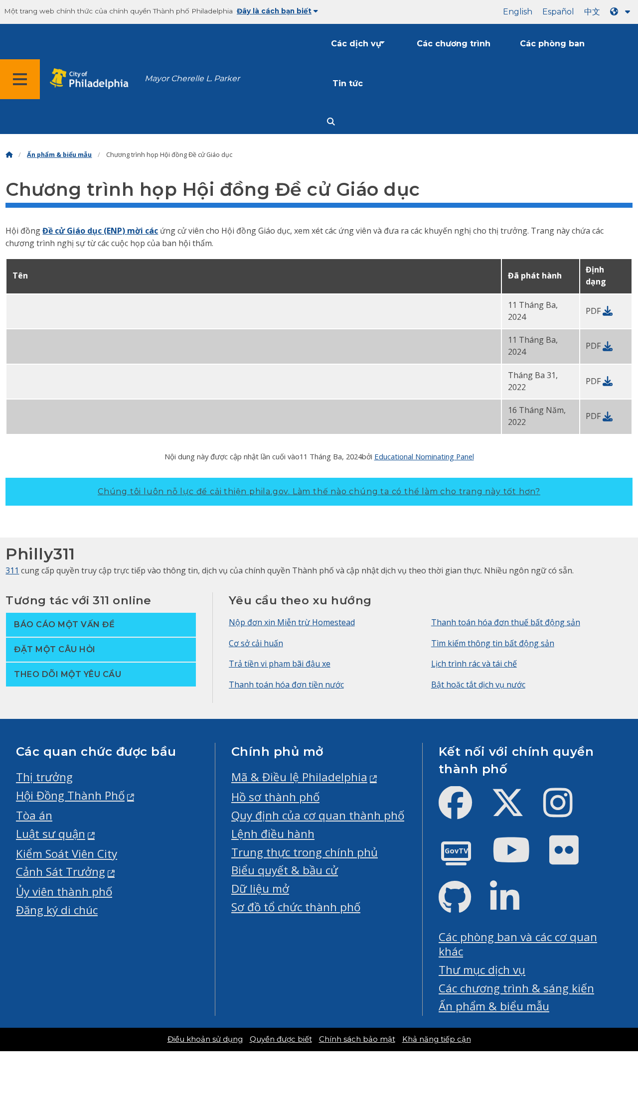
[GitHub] (463, 905)
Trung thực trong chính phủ (304, 852)
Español (558, 11)
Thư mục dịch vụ (482, 969)
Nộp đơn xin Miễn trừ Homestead (292, 622)
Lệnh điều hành (273, 833)
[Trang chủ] (8, 154)
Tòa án (34, 815)
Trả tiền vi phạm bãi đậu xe (279, 663)
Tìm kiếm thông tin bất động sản (492, 643)
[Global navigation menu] (20, 79)
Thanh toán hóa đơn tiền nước (286, 684)
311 (12, 570)
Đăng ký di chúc (57, 910)
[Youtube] (519, 858)
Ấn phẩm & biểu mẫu (59, 154)
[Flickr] (572, 858)
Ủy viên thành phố (64, 891)
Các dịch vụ (356, 43)
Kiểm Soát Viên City (66, 853)
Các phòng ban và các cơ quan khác (518, 944)
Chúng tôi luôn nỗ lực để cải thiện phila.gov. (319, 491)
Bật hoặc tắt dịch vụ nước (478, 684)
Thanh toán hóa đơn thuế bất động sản (505, 622)
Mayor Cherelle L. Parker (192, 78)
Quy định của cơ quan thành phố (317, 815)
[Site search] (331, 122)
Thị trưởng (44, 777)
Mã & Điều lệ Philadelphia (299, 777)
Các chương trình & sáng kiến (516, 988)
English (517, 11)
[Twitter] (515, 811)
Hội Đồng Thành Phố (70, 795)
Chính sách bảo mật (357, 1039)
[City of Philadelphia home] (92, 79)
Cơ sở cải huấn (256, 643)
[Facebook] (463, 811)
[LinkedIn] (512, 905)
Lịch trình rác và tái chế (474, 663)
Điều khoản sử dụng (205, 1039)
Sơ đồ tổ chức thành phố (295, 907)
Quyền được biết (281, 1039)
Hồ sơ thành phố (275, 797)
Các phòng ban (552, 43)
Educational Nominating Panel (424, 456)
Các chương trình (453, 43)
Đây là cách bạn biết (274, 11)
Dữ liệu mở (260, 888)
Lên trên (606, 1040)
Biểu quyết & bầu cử (284, 870)
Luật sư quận (50, 833)
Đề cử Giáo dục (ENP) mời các (100, 230)
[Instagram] (566, 811)
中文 (592, 11)
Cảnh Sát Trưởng (60, 871)
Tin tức (347, 83)
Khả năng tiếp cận (436, 1039)
